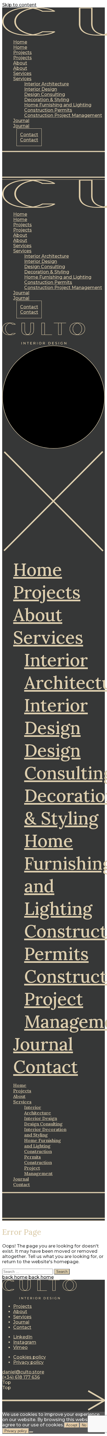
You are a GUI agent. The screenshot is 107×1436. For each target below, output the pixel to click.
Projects (46, 592)
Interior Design (56, 716)
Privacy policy (28, 1362)
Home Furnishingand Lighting (42, 1143)
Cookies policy (29, 1357)
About (37, 615)
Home (37, 569)
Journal (43, 1044)
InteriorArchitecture (37, 1110)
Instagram (24, 1342)
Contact (45, 1066)
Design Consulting (43, 1124)
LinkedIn (22, 1337)
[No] (31, 1432)
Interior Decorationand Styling (45, 1132)
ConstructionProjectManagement (38, 1168)
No (84, 1425)
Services (48, 637)
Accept (71, 1425)
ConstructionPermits (38, 1154)
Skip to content (19, 4)
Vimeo (20, 1347)
